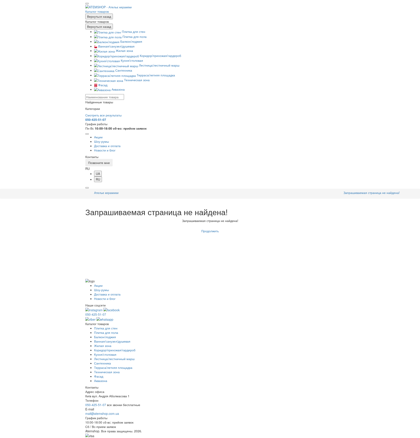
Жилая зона (124, 50)
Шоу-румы (101, 141)
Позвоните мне (99, 162)
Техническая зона (136, 80)
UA (98, 173)
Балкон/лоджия (130, 41)
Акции (98, 137)
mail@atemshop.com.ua (102, 413)
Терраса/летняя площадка (155, 75)
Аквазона (118, 89)
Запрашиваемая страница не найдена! (371, 192)
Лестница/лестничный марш (158, 65)
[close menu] (87, 134)
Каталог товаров (97, 11)
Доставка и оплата (107, 146)
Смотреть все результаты (103, 115)
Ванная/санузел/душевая (116, 46)
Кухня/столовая (131, 60)
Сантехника (123, 70)
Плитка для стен (133, 31)
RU (98, 179)
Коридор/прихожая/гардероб (160, 55)
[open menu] (87, 3)
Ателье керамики (106, 192)
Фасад (102, 85)
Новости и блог (105, 150)
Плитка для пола (134, 36)
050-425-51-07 (95, 119)
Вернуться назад (99, 16)
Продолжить (210, 231)
